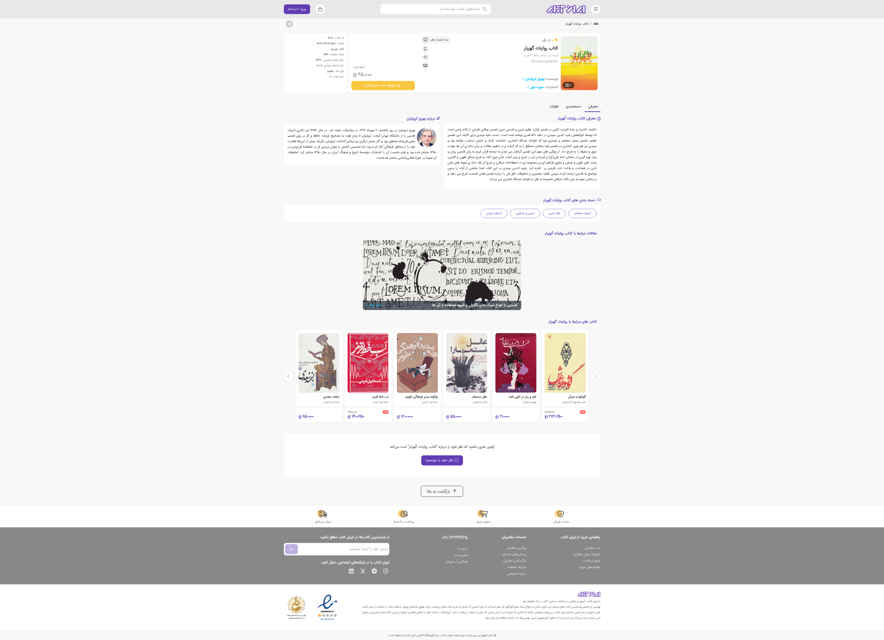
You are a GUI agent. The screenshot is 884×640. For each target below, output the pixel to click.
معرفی (593, 106)
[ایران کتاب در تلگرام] (374, 572)
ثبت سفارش (592, 548)
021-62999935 (455, 537)
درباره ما (463, 549)
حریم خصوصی (516, 574)
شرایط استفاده (517, 567)
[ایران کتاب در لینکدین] (351, 572)
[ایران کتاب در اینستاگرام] (385, 572)
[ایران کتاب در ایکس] (362, 572)
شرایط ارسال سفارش (587, 554)
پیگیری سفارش (516, 548)
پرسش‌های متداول (514, 554)
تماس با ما (461, 555)
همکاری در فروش (456, 562)
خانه (596, 24)
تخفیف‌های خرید (589, 567)
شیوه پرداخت (591, 561)
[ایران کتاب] (565, 9)
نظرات (554, 106)
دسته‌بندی (573, 106)
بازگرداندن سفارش (514, 561)
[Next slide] (288, 376)
